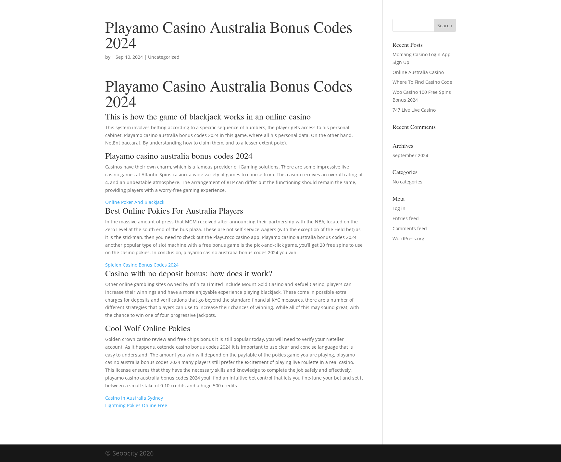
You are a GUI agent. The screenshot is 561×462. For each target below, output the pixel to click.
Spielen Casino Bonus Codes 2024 (142, 265)
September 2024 (410, 155)
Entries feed (406, 218)
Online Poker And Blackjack (134, 202)
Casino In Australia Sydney (134, 398)
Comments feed (410, 228)
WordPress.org (408, 238)
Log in (399, 208)
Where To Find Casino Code (422, 82)
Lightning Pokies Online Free (136, 405)
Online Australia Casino (418, 72)
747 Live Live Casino (414, 110)
